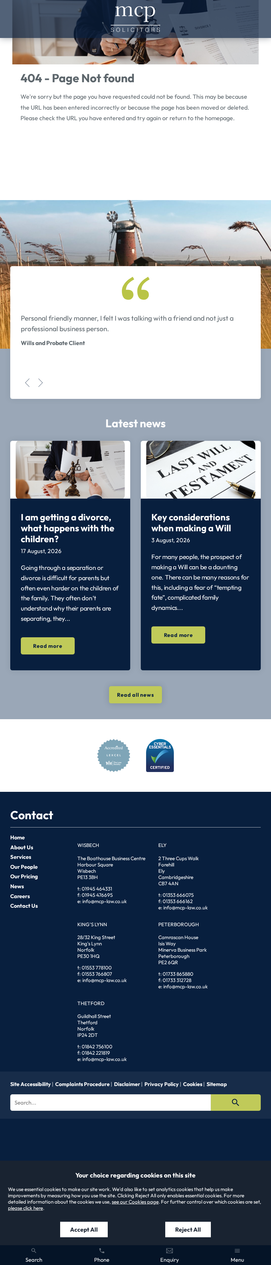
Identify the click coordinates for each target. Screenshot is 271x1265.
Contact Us (24, 905)
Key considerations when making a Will (191, 522)
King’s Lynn (92, 924)
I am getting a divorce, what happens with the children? (67, 527)
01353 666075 (178, 895)
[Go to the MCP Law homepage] (135, 19)
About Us (21, 847)
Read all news (135, 694)
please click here (25, 1208)
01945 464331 (97, 889)
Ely (162, 845)
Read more (47, 646)
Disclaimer (127, 1084)
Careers (20, 896)
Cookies (192, 1084)
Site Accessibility (30, 1084)
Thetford (90, 1003)
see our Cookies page (135, 1202)
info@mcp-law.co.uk (104, 901)
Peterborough (178, 924)
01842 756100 (97, 1046)
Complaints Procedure (82, 1084)
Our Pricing (24, 876)
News (17, 886)
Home (17, 837)
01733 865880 (178, 974)
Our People (24, 866)
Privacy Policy (161, 1084)
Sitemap (217, 1084)
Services (20, 857)
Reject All (188, 1229)
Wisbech (88, 845)
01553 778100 (97, 968)
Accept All (84, 1229)
